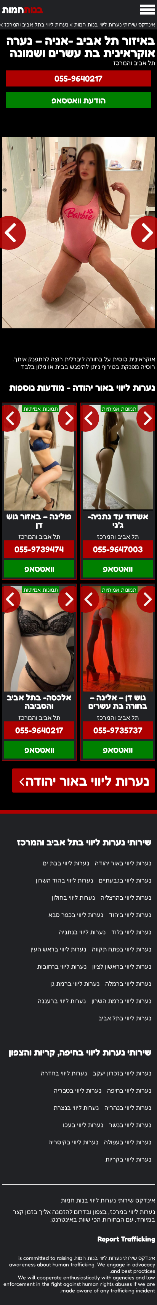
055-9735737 (118, 730)
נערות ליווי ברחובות (62, 966)
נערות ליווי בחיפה (129, 1090)
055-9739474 (39, 549)
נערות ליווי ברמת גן (74, 983)
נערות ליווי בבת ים (66, 863)
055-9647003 (118, 549)
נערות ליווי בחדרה (64, 1073)
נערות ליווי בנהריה (127, 1107)
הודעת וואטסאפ (78, 100)
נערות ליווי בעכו (83, 1125)
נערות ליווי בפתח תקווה (121, 949)
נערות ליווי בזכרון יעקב (122, 1073)
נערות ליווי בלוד (131, 932)
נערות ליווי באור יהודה (87, 780)
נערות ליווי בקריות (128, 1159)
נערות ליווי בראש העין (58, 949)
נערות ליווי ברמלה (128, 983)
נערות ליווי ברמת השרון (121, 1001)
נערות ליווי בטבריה (77, 1090)
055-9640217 (78, 78)
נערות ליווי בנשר (130, 1125)
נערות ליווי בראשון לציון (121, 966)
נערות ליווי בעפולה (127, 1142)
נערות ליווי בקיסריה (73, 1142)
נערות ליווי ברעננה (62, 1001)
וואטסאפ (118, 569)
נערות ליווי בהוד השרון (64, 880)
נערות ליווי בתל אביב (124, 1018)
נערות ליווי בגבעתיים (125, 880)
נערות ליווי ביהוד (130, 914)
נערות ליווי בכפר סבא (75, 914)
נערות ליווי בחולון (73, 897)
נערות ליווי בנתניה (82, 932)
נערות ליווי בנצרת (76, 1107)
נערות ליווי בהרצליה (126, 897)
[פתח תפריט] (147, 9)
